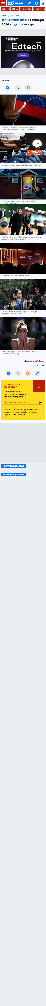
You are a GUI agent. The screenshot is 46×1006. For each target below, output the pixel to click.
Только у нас (25, 9)
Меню (3, 3)
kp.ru (41, 360)
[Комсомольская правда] (15, 3)
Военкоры (37, 9)
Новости (6, 9)
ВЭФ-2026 (15, 9)
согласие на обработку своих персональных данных (20, 413)
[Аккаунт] (43, 3)
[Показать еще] (39, 88)
